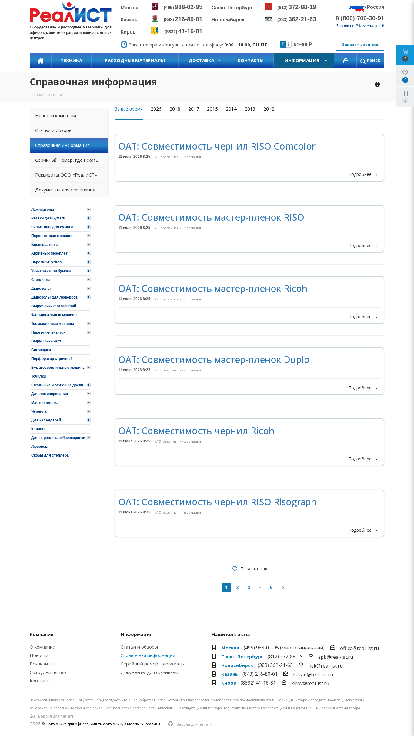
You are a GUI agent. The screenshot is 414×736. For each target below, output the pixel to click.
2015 (212, 109)
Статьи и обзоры (139, 647)
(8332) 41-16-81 (258, 682)
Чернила (39, 411)
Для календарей (46, 420)
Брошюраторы (44, 245)
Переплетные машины (51, 236)
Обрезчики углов (46, 262)
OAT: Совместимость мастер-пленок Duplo (214, 359)
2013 (250, 109)
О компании (42, 647)
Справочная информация (148, 655)
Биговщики (41, 350)
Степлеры (40, 280)
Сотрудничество (48, 672)
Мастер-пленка (44, 403)
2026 (156, 109)
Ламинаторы (42, 209)
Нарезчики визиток (48, 332)
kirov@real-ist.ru (310, 683)
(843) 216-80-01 (260, 674)
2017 (193, 109)
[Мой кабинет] (345, 60)
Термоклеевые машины (52, 324)
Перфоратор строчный (51, 359)
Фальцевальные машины (54, 315)
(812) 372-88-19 (285, 656)
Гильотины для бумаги (52, 227)
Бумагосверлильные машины (58, 367)
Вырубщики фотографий (53, 306)
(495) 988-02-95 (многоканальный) (284, 647)
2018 (174, 109)
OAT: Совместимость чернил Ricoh (196, 430)
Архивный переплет (49, 253)
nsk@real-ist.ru (325, 665)
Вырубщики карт (46, 341)
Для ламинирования (49, 394)
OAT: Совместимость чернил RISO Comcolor (217, 146)
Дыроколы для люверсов (54, 297)
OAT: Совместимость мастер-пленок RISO (211, 217)
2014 (231, 109)
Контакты (40, 681)
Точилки (38, 376)
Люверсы (39, 446)
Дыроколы (41, 288)
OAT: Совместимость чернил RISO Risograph (217, 502)
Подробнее (360, 174)
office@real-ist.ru (359, 648)
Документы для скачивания (151, 672)
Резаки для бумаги (48, 218)
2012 (268, 109)
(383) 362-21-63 (275, 665)
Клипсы (38, 429)
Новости (39, 655)
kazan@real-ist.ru (313, 674)
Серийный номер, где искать (152, 664)
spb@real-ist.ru (335, 657)
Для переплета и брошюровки (58, 438)
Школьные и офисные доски (57, 385)
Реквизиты (42, 664)
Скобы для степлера (50, 455)
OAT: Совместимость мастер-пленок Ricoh (212, 288)
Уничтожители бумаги (51, 271)
